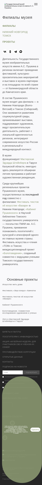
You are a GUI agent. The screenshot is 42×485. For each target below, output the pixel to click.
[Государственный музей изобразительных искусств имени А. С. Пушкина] (19, 8)
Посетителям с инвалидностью (20, 337)
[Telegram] (15, 51)
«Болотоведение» (12, 253)
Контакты (7, 362)
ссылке (17, 433)
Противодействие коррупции (19, 352)
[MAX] (20, 51)
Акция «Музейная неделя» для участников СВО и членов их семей (19, 344)
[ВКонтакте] (4, 51)
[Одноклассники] (10, 51)
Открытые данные (12, 357)
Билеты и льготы (11, 332)
